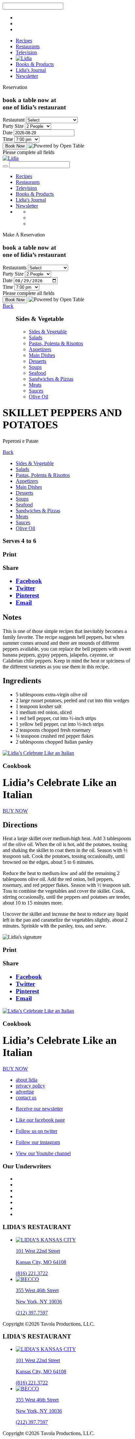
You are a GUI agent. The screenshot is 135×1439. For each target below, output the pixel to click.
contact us (26, 1097)
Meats (35, 385)
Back (8, 306)
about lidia (26, 1080)
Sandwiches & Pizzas (51, 379)
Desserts (37, 361)
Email (24, 602)
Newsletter (27, 76)
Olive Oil (38, 396)
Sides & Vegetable (48, 331)
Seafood (37, 373)
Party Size (13, 126)
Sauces (36, 390)
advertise (25, 1091)
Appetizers (40, 349)
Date (7, 132)
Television (26, 52)
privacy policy (30, 1086)
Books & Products (35, 64)
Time (8, 139)
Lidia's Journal (31, 70)
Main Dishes (42, 355)
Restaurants (28, 46)
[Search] (5, 166)
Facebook (29, 580)
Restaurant (14, 120)
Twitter (25, 588)
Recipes (24, 40)
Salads (35, 337)
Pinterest (27, 595)
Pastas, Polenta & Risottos (56, 343)
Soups (35, 367)
